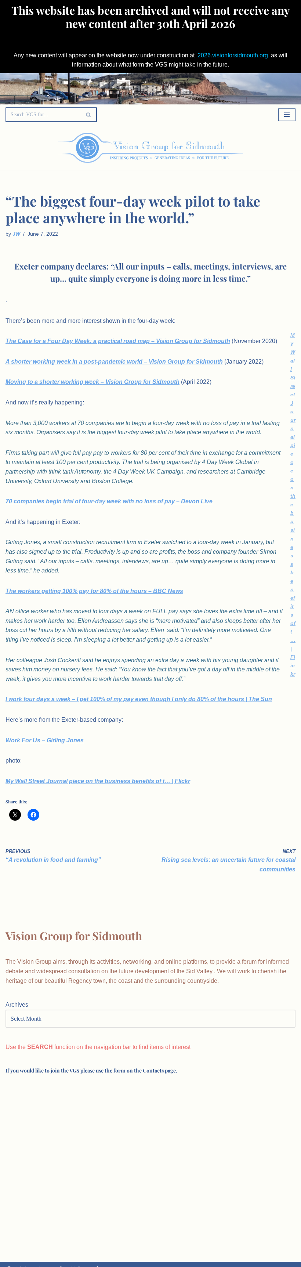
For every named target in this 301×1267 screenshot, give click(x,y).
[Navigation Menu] (286, 114)
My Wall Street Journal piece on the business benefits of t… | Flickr (292, 504)
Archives (17, 1005)
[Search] (88, 114)
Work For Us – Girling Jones (45, 740)
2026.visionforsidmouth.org (232, 55)
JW (16, 234)
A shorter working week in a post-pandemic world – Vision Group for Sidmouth (114, 361)
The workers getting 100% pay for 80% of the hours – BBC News (94, 591)
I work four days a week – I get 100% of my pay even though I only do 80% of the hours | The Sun (139, 699)
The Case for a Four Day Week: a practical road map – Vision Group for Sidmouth (118, 341)
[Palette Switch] (254, 148)
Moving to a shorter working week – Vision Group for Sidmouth (92, 382)
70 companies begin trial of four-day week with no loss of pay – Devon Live (109, 501)
